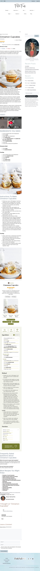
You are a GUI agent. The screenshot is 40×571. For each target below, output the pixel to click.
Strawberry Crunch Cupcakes (8, 475)
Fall (13, 492)
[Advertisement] (20, 23)
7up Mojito (27, 66)
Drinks (25, 13)
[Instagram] (1, 1)
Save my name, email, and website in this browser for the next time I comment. (11, 547)
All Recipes (11, 492)
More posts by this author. (10, 499)
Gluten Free (16, 10)
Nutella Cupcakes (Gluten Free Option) (10, 476)
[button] (18, 338)
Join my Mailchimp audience (31, 96)
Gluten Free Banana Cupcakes (8, 477)
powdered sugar (10, 155)
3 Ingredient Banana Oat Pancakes (32, 69)
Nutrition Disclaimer (7, 563)
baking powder (9, 141)
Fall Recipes (4, 490)
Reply (2, 518)
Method (11, 331)
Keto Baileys (33, 82)
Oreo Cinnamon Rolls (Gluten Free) (9, 478)
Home (1, 34)
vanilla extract (7, 137)
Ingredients (5, 331)
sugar (7, 134)
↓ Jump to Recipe (18, 40)
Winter (8, 493)
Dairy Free (31, 10)
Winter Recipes (5, 488)
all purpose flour (10, 138)
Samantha (3, 494)
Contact (6, 561)
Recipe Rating (2, 527)
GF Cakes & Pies (17, 492)
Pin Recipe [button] (14, 296)
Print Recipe (8, 296)
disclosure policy (17, 44)
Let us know (7, 447)
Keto (23, 10)
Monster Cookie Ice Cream (30, 71)
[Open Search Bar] (20, 32)
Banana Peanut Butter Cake (30, 72)
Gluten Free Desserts (3, 493)
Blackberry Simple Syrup (30, 67)
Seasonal (17, 13)
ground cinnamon (8, 149)
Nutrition (17, 331)
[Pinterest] (4, 1)
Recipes (6, 10)
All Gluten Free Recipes (5, 492)
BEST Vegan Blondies (32, 89)
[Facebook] (30, 559)
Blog (31, 13)
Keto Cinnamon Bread (6, 482)
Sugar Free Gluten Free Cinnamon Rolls (10, 483)
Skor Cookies (30, 80)
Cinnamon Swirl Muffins (7, 487)
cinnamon (7, 157)
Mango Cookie (32, 85)
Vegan (9, 13)
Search (26, 34)
